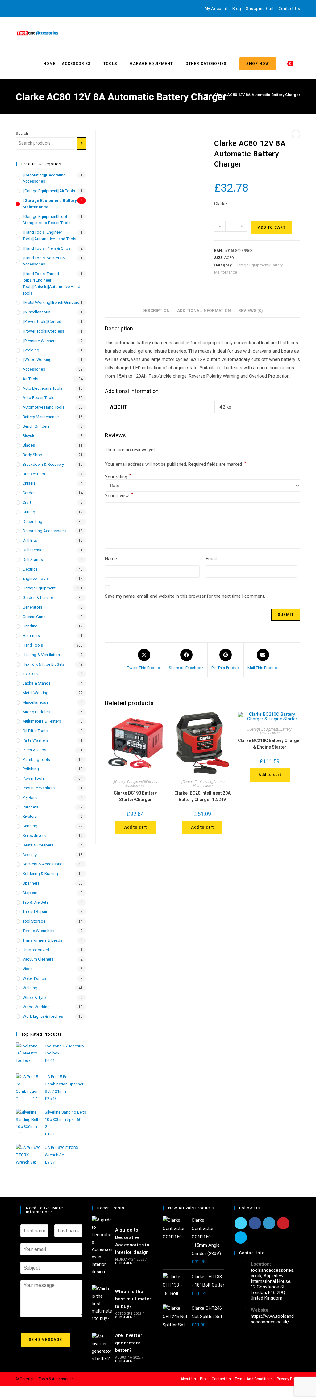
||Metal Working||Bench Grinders (51, 302)
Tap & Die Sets (35, 902)
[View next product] (296, 134)
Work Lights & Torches (43, 1016)
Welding (30, 988)
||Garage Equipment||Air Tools (49, 191)
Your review (119, 495)
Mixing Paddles (36, 712)
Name (111, 559)
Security (30, 854)
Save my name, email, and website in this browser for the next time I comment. (185, 596)
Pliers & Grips (34, 750)
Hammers (31, 635)
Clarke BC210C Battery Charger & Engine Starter (269, 743)
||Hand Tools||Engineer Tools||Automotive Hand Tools (49, 235)
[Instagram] (45, 9)
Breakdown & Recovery (43, 464)
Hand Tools (33, 645)
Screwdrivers (34, 835)
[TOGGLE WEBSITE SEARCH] (300, 63)
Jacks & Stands (37, 683)
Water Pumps (34, 978)
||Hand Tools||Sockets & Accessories (44, 261)
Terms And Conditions (254, 1379)
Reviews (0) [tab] (250, 310)
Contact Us (289, 8)
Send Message (45, 1340)
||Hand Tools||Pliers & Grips (46, 248)
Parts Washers (35, 740)
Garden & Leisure (38, 597)
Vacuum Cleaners (38, 959)
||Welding (31, 350)
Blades (29, 445)
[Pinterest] (31, 9)
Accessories (34, 369)
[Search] (81, 143)
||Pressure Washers (39, 340)
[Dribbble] (38, 9)
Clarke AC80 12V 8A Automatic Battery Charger (257, 94)
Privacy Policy (288, 1379)
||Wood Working (37, 359)
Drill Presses (33, 550)
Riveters (30, 816)
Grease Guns (34, 616)
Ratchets (30, 807)
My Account (216, 8)
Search (22, 133)
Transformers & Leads (42, 940)
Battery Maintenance (41, 416)
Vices (27, 968)
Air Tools (30, 378)
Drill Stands (33, 559)
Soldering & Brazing (40, 873)
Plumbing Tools (36, 759)
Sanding (30, 826)
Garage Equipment (39, 588)
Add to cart (271, 227)
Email (211, 559)
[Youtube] (52, 9)
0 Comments (125, 1263)
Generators (32, 607)
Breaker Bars (34, 474)
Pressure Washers (39, 788)
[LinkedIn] (269, 1223)
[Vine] (60, 9)
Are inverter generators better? (129, 1343)
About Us (188, 1379)
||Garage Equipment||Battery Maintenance (135, 784)
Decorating (32, 521)
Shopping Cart (260, 8)
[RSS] (67, 9)
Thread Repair (35, 911)
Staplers (30, 892)
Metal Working (35, 692)
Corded (29, 492)
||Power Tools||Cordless (43, 331)
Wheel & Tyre (34, 997)
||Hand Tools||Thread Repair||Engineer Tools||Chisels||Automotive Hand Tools (51, 283)
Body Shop (32, 454)
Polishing (31, 768)
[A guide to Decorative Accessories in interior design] (102, 1245)
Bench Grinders (36, 426)
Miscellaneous (35, 702)
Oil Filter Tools (35, 730)
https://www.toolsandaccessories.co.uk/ (272, 1319)
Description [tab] (156, 310)
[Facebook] (24, 9)
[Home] (191, 94)
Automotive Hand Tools (43, 407)
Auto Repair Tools (38, 397)
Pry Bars (30, 797)
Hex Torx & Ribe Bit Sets (44, 664)
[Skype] (241, 1237)
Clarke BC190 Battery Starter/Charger (135, 796)
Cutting (29, 512)
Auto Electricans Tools (42, 388)
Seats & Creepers (38, 845)
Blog (236, 8)
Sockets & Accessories (43, 864)
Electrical (31, 569)
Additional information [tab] (204, 310)
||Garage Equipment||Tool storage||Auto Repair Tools (46, 219)
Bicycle (29, 435)
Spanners (31, 883)
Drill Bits (30, 540)
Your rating (118, 477)
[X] (18, 9)
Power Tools (33, 778)
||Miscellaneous (36, 312)
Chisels (29, 483)
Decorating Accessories (44, 530)
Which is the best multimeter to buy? (133, 1299)
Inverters (30, 673)
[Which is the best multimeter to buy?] (102, 1303)
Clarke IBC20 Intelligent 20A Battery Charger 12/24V (202, 796)
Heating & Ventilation (41, 654)
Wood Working (36, 1006)
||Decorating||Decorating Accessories (44, 178)
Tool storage (34, 921)
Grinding (30, 626)
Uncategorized (36, 950)
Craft (27, 502)
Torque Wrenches (38, 930)
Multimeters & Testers (42, 721)
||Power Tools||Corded (42, 321)
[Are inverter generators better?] (102, 1347)
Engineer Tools (36, 578)
